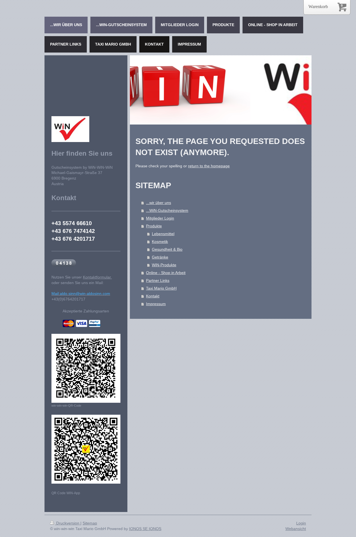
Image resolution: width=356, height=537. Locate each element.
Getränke (160, 257)
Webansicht (295, 528)
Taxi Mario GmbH (161, 288)
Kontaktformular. (97, 277)
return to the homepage (209, 166)
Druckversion (67, 523)
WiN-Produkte (164, 265)
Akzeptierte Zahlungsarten (86, 311)
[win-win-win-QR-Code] (85, 368)
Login (301, 523)
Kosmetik (160, 241)
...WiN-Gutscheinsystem (167, 210)
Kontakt (152, 296)
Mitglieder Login (160, 218)
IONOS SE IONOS (145, 528)
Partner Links (157, 280)
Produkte (154, 226)
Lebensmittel (163, 234)
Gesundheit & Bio (167, 249)
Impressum (156, 304)
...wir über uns (158, 202)
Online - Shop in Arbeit (166, 272)
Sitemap (90, 523)
